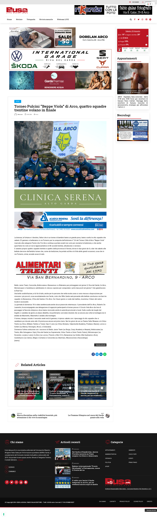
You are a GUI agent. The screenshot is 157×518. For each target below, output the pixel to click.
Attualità (21, 377)
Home (9, 19)
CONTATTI (113, 501)
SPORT (107, 466)
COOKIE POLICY (138, 501)
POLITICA (108, 462)
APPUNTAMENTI (110, 450)
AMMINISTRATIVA (110, 454)
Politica (29, 377)
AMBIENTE (132, 450)
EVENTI (131, 458)
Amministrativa (23, 374)
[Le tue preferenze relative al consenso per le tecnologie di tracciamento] (4, 514)
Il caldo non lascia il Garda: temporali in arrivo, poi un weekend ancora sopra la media (91, 394)
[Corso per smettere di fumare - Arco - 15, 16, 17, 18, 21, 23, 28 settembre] (132, 64)
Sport (18, 101)
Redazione (20, 114)
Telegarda (31, 19)
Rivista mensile (46, 19)
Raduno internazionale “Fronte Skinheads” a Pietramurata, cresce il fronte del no (59, 394)
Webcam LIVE (63, 19)
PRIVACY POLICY (125, 501)
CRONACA (108, 458)
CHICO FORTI (132, 454)
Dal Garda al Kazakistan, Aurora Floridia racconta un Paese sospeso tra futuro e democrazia (28, 394)
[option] (60, 154)
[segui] (20, 460)
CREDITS (149, 501)
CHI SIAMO (102, 501)
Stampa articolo (100, 345)
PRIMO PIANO (133, 462)
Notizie (19, 19)
